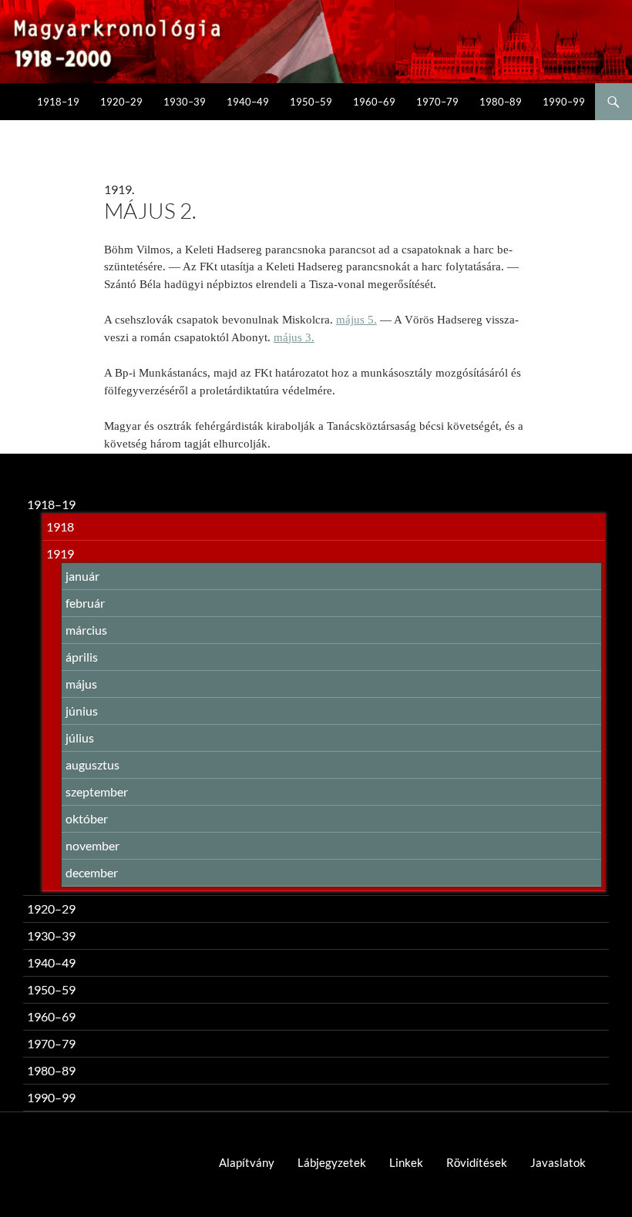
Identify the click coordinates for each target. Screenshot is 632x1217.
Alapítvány (246, 1162)
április (82, 656)
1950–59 (311, 102)
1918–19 (58, 102)
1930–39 (184, 102)
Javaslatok (558, 1162)
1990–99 (564, 102)
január (82, 575)
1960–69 (374, 102)
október (87, 818)
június (82, 710)
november (92, 845)
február (85, 602)
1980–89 (500, 102)
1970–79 (437, 102)
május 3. (294, 337)
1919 (60, 553)
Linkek (406, 1162)
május (81, 683)
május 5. (356, 319)
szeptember (97, 791)
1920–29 (121, 102)
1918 (60, 526)
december (92, 872)
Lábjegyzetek (332, 1162)
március (86, 629)
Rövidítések (476, 1162)
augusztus (92, 764)
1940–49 (248, 102)
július (80, 737)
